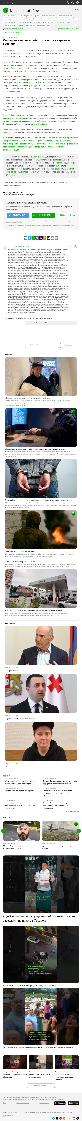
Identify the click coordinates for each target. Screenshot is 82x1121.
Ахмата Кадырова (19, 68)
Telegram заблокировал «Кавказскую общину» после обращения (15, 1074)
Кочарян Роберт (11, 670)
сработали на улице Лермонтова (59, 121)
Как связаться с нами (22, 1103)
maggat (20, 246)
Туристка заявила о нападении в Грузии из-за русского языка (39, 1074)
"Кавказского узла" (11, 91)
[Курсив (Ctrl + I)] (32, 323)
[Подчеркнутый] (36, 323)
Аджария (13, 16)
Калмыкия (44, 19)
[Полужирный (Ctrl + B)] (27, 323)
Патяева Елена (11, 766)
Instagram (68, 169)
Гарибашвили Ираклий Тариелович (20, 718)
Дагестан (12, 19)
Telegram (58, 163)
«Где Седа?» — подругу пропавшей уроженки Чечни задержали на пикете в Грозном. (39, 918)
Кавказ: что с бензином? (14, 29)
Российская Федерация (24, 22)
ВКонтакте (11, 172)
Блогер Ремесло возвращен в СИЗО (20, 561)
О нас (4, 1103)
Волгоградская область (65, 16)
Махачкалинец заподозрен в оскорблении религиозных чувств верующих (35, 449)
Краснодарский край (70, 19)
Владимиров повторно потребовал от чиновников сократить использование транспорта (20, 805)
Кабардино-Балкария (32, 19)
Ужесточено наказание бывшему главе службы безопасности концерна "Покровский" (58, 793)
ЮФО (48, 25)
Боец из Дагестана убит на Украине (20, 551)
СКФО (68, 22)
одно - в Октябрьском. (40, 124)
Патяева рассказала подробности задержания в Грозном (28, 397)
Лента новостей (15, 33)
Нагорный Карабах (9, 22)
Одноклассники (25, 172)
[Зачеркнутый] (40, 323)
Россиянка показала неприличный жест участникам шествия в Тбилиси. (64, 1075)
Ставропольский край (10, 25)
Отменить (68, 345)
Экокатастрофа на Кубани (69, 29)
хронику (6, 132)
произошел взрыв (31, 82)
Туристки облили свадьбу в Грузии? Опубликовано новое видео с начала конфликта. (38, 1047)
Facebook (58, 169)
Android (35, 157)
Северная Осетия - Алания (56, 22)
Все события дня (72, 811)
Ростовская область (40, 22)
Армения (37, 16)
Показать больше (41, 1085)
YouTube (11, 175)
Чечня (21, 25)
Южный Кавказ (40, 25)
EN (8, 2)
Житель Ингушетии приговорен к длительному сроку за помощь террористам (57, 805)
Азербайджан (28, 16)
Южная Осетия (29, 25)
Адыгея (20, 16)
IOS (42, 157)
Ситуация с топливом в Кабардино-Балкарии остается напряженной (33, 610)
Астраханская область (49, 16)
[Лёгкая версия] (12, 3)
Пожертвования (44, 1103)
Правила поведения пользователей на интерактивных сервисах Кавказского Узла (48, 1112)
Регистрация (34, 344)
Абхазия (6, 16)
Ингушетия (20, 19)
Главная (5, 33)
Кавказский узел (11, 129)
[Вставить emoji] (46, 323)
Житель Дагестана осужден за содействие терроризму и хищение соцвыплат (37, 500)
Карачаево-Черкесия (55, 19)
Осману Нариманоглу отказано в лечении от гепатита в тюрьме (20, 847)
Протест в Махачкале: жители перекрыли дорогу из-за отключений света (33, 985)
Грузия (6, 19)
